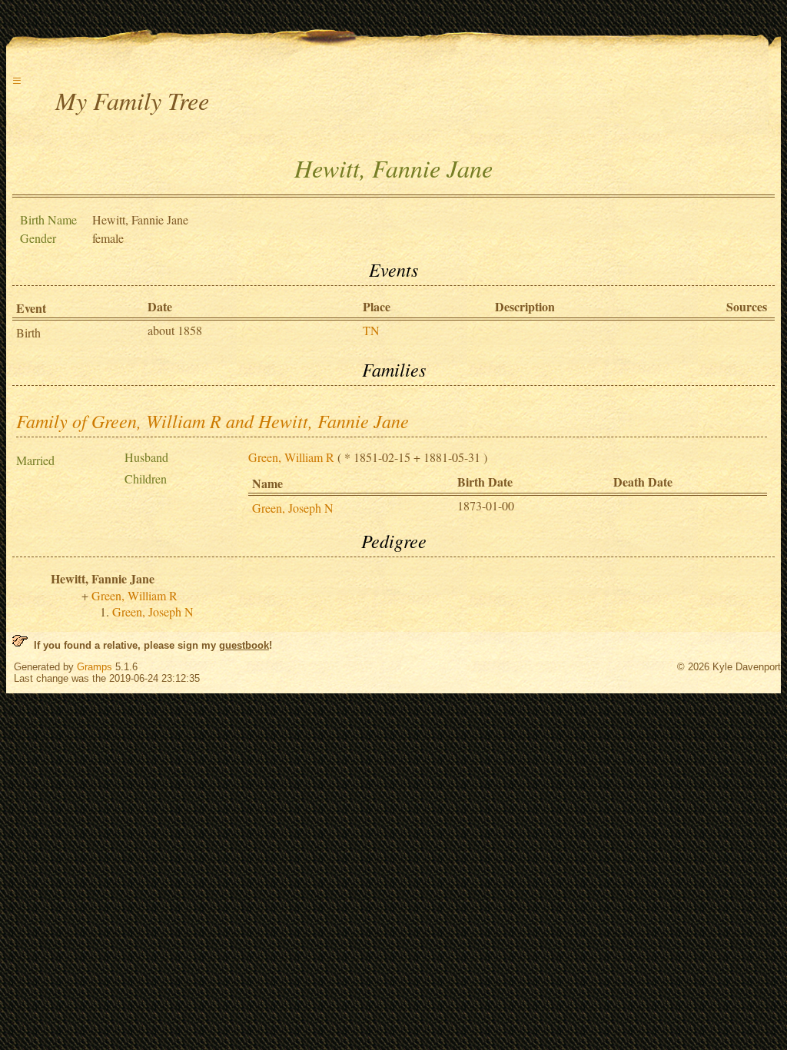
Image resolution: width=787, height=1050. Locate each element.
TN (371, 330)
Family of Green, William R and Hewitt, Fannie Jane (212, 420)
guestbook (244, 645)
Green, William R (291, 457)
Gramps (94, 667)
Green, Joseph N (293, 508)
